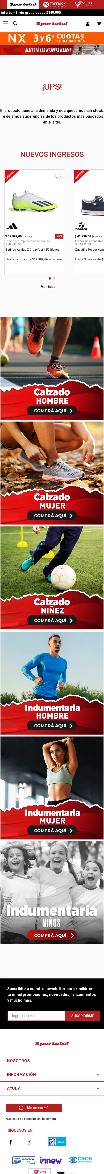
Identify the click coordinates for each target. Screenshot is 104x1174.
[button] (50, 278)
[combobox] (18, 23)
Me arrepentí (37, 1108)
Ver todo (48, 286)
